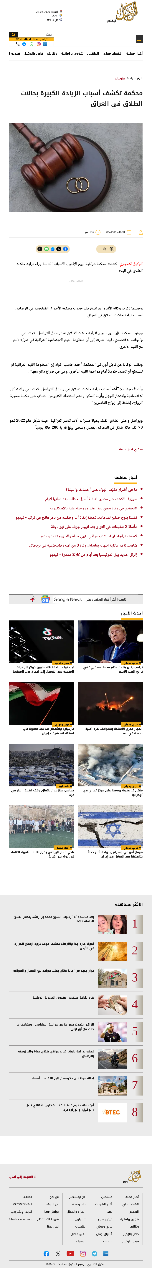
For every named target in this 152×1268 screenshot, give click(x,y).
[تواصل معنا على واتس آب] (31, 44)
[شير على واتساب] (46, 249)
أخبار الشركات (103, 1204)
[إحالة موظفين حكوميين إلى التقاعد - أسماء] (112, 1086)
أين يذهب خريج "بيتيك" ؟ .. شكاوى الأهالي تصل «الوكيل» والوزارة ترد (60, 1107)
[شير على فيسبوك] (65, 249)
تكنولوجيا (79, 1219)
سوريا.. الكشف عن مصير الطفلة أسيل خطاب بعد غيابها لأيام (91, 499)
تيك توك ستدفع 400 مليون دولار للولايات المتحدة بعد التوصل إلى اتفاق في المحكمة (43, 669)
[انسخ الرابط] (39, 249)
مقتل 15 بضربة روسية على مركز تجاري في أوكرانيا (113, 793)
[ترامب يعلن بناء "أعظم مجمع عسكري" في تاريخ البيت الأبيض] (110, 641)
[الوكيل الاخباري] (132, 1177)
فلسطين (64, 786)
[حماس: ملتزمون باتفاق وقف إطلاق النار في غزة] (41, 765)
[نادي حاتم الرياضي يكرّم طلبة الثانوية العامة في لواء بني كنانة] (41, 826)
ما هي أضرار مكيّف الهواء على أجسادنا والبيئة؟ (101, 489)
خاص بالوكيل (33, 53)
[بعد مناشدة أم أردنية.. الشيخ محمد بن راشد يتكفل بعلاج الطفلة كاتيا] (112, 924)
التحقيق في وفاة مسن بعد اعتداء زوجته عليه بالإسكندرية (93, 508)
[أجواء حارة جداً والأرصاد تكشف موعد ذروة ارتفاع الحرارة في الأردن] (112, 951)
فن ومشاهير (77, 1197)
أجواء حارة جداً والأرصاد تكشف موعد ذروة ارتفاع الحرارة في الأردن (54, 946)
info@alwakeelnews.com (20, 1219)
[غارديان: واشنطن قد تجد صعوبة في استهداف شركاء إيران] (41, 703)
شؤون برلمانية (72, 53)
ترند (109, 1212)
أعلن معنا (53, 1226)
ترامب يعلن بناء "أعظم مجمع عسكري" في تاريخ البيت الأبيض (113, 669)
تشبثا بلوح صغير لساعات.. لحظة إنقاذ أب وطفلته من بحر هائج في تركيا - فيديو (76, 517)
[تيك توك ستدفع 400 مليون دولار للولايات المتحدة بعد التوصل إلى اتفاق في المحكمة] (41, 641)
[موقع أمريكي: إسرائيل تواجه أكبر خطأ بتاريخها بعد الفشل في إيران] (110, 826)
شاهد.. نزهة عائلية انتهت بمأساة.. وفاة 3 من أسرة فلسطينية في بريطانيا (83, 545)
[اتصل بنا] (17, 44)
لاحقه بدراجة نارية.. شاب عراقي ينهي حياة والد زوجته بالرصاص (88, 536)
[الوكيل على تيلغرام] (94, 1253)
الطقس (93, 53)
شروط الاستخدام (48, 1219)
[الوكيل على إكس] (58, 1253)
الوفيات (80, 1241)
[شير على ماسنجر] (52, 249)
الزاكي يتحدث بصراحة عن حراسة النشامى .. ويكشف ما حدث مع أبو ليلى (55, 1026)
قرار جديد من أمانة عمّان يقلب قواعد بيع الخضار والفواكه (53, 971)
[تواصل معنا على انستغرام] (39, 44)
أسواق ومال (104, 1234)
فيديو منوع (105, 1219)
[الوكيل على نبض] (105, 1253)
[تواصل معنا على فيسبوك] (24, 44)
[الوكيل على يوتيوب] (70, 1253)
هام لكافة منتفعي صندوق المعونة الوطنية (63, 997)
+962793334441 (22, 1204)
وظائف (52, 53)
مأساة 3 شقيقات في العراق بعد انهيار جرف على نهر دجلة (94, 527)
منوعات (120, 78)
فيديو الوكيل (130, 1241)
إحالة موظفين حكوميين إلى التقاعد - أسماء (63, 1078)
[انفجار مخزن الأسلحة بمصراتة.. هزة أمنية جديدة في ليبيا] (110, 703)
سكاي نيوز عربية (130, 449)
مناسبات (80, 1226)
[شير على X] (58, 249)
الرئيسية (136, 78)
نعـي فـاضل (78, 1234)
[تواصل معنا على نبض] (45, 44)
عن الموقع (52, 1204)
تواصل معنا (51, 1212)
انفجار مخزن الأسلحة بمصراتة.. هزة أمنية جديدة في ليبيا (114, 731)
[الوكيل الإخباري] (123, 14)
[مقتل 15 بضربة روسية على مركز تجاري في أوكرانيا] (110, 765)
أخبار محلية (134, 53)
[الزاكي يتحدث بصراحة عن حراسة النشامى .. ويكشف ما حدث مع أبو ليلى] (112, 1032)
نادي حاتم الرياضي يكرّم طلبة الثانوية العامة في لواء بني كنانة (42, 854)
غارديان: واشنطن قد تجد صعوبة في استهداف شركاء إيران (48, 731)
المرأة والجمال (76, 1212)
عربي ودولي (131, 663)
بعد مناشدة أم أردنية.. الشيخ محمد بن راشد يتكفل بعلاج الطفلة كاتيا (54, 919)
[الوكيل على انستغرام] (83, 1254)
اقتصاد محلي (113, 53)
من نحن (54, 1197)
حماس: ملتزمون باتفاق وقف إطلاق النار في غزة (42, 793)
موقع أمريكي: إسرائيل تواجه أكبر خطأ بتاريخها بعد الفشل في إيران (115, 854)
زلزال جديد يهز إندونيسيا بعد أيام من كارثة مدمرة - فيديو (93, 554)
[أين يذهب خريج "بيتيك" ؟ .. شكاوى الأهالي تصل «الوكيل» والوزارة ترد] (112, 1112)
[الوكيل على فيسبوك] (46, 1253)
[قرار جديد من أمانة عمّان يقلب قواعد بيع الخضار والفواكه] (112, 978)
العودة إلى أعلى (21, 1177)
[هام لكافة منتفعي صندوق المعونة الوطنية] (112, 1005)
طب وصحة (78, 1204)
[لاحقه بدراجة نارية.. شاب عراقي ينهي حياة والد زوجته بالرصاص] (112, 1059)
